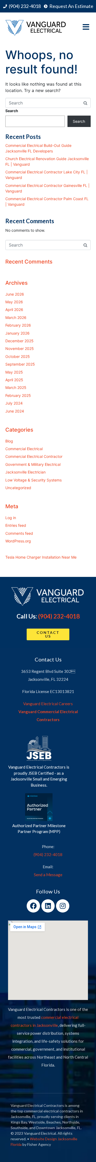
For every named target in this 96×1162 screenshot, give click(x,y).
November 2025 (19, 348)
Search (11, 110)
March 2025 (15, 387)
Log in (10, 517)
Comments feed (19, 533)
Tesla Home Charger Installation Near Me (41, 557)
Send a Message (48, 874)
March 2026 (15, 317)
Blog (9, 441)
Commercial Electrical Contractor (33, 456)
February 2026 (18, 325)
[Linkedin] (48, 906)
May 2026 (14, 302)
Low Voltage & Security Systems (33, 480)
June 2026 (14, 294)
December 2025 (19, 341)
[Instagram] (62, 906)
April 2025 (14, 380)
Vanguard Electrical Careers (48, 703)
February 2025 (18, 395)
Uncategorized (18, 487)
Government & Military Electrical (33, 464)
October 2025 (17, 356)
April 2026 (14, 309)
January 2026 (17, 333)
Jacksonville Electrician (25, 472)
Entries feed (15, 525)
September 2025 (20, 364)
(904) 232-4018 (59, 616)
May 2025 (14, 372)
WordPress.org (18, 541)
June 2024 (14, 411)
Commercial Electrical (24, 448)
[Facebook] (33, 906)
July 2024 (14, 403)
